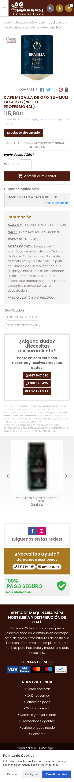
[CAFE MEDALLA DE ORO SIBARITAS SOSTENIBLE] (37, 466)
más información (56, 203)
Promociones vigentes (38, 721)
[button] (66, 476)
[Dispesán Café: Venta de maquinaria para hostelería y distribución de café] (26, 8)
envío (26, 119)
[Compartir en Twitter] (48, 89)
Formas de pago (38, 702)
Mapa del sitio (26, 748)
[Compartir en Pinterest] (61, 89)
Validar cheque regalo (38, 727)
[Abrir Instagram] (41, 531)
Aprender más (49, 764)
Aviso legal (46, 748)
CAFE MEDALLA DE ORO (44, 418)
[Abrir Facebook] (32, 531)
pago (36, 119)
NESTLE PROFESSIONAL (24, 421)
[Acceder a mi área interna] (59, 8)
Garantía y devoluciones (38, 715)
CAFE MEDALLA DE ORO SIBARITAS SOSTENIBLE (37, 499)
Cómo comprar (38, 689)
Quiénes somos (38, 695)
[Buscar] (50, 8)
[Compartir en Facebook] (42, 89)
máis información (18, 592)
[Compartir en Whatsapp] (55, 89)
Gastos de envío (38, 708)
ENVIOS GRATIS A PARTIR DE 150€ (32, 197)
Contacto (38, 734)
